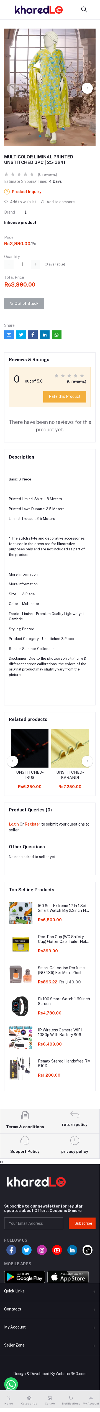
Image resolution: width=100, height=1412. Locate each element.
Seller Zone (14, 1345)
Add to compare (60, 202)
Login (14, 824)
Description (21, 457)
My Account (15, 1327)
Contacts (12, 1309)
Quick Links (14, 1291)
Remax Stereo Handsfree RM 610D (64, 1063)
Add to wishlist (22, 202)
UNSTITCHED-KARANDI (70, 775)
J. (26, 212)
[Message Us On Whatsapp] (11, 1384)
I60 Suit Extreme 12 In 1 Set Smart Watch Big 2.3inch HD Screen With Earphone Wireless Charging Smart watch (63, 908)
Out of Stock (26, 303)
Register (32, 824)
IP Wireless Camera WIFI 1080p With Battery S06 (60, 1032)
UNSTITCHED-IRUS (30, 775)
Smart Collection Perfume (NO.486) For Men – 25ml (61, 970)
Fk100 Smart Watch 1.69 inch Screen (64, 1001)
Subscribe (83, 1223)
